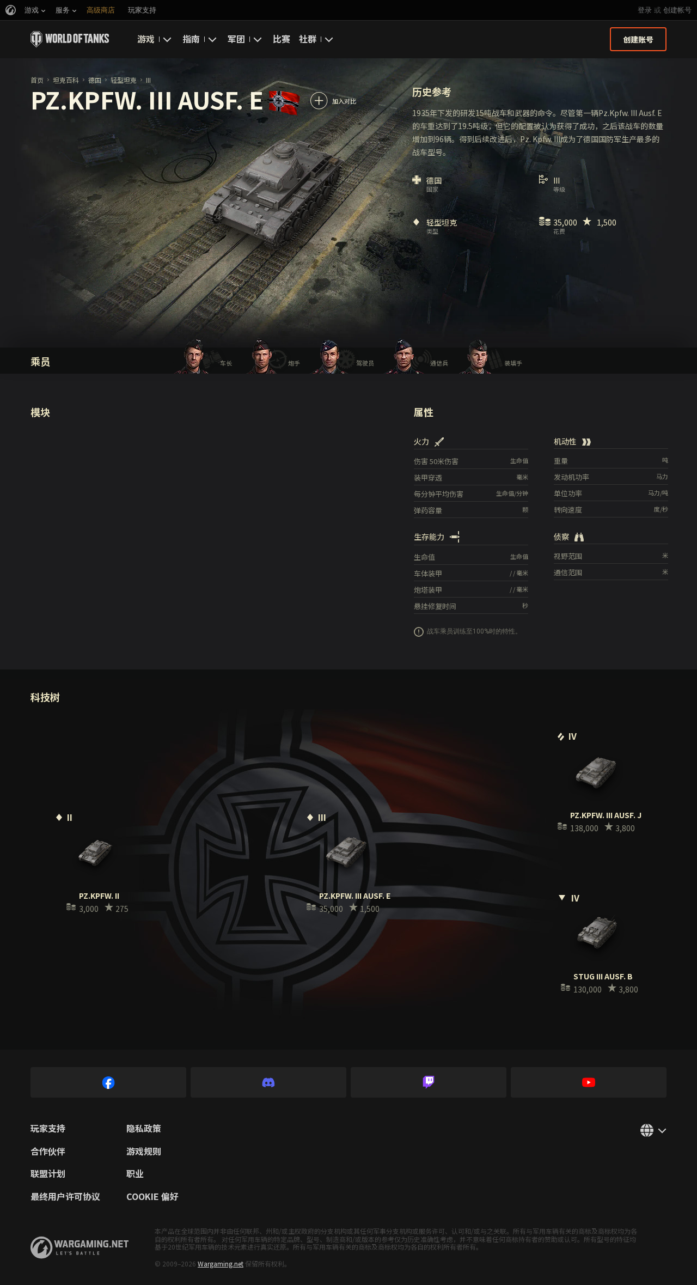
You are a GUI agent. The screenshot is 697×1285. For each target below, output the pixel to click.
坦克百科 (66, 79)
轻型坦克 (124, 79)
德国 (94, 79)
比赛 (281, 38)
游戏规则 (143, 1151)
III (148, 79)
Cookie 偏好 (152, 1197)
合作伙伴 (47, 1151)
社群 (307, 38)
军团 (236, 38)
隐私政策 (143, 1129)
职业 (135, 1174)
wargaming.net (79, 1247)
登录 (645, 10)
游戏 (146, 38)
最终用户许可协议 (65, 1197)
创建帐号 (677, 10)
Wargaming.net (220, 1263)
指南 (191, 38)
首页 (37, 79)
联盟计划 (47, 1174)
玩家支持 (47, 1129)
